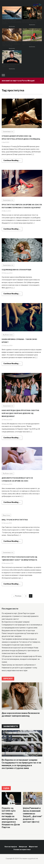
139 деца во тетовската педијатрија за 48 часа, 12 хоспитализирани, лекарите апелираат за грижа (22, 659)
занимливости (10, 726)
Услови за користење (22, 849)
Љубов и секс (8, 335)
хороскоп (8, 678)
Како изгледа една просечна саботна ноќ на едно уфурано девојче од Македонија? (20, 413)
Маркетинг (33, 846)
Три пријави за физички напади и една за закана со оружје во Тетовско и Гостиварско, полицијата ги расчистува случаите (21, 642)
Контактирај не (11, 846)
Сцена (6, 788)
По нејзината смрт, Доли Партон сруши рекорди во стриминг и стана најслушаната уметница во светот (20, 616)
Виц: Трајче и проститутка (15, 520)
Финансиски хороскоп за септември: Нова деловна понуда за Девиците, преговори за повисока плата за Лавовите (20, 650)
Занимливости (8, 131)
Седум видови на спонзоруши (16, 270)
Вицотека (6, 515)
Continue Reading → (12, 160)
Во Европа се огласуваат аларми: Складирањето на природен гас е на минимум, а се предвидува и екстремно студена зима (22, 625)
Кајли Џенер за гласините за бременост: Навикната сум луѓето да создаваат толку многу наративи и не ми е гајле (19, 668)
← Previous (17, 596)
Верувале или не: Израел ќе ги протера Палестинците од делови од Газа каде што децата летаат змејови (20, 633)
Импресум (23, 846)
